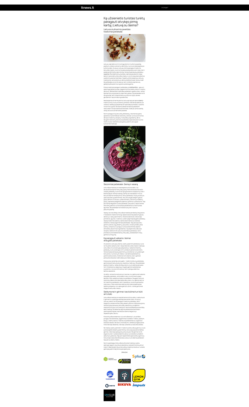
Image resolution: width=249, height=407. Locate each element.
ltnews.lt (87, 7)
